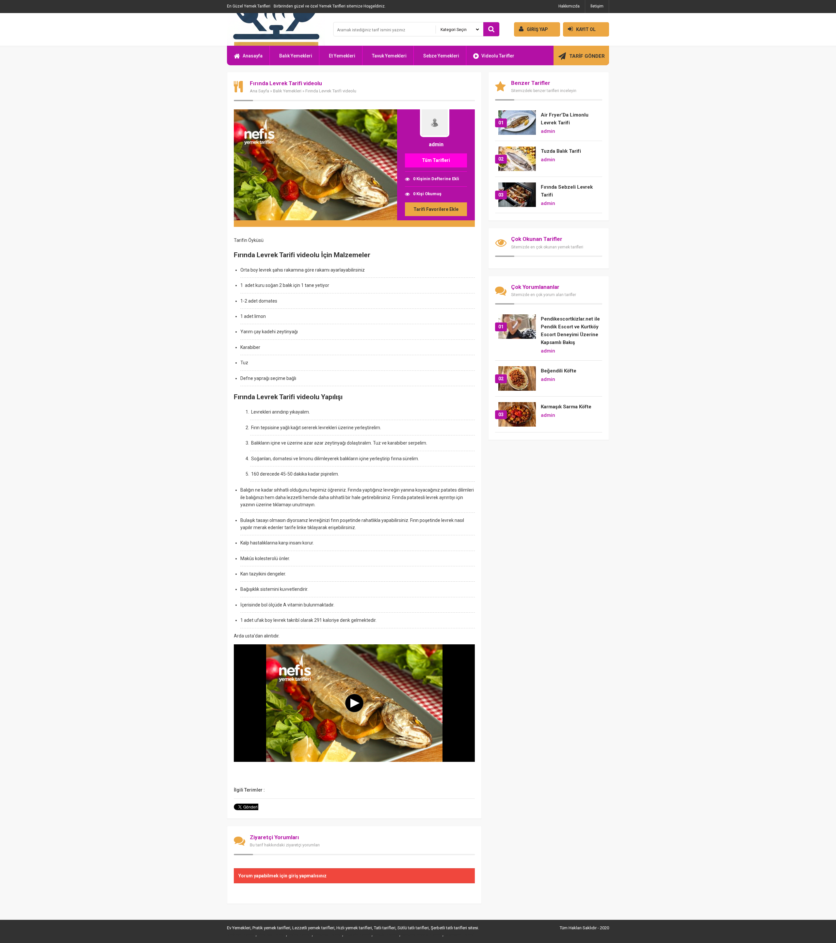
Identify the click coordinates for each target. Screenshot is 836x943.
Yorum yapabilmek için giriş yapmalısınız (282, 875)
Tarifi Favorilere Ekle (435, 209)
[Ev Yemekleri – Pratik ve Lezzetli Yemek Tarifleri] (276, 29)
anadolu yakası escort (421, 934)
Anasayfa (253, 55)
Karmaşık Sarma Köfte (566, 407)
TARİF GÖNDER (587, 56)
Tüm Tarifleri (436, 160)
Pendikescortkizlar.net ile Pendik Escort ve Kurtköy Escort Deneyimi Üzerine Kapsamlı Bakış (570, 330)
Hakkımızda (569, 6)
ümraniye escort (459, 934)
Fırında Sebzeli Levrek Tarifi (567, 191)
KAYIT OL (586, 29)
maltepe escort (241, 934)
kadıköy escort (357, 934)
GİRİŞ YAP (537, 29)
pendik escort (386, 934)
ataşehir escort (271, 934)
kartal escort (299, 934)
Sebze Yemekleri (441, 55)
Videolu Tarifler (497, 55)
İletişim (596, 6)
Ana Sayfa (259, 90)
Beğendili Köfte (558, 371)
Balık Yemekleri (295, 55)
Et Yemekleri (342, 55)
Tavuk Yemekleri (389, 55)
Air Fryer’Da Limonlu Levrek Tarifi (564, 119)
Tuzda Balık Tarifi (561, 151)
